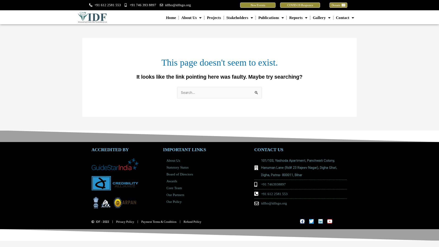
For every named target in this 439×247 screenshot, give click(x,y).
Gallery (319, 18)
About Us (189, 18)
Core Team (174, 188)
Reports (296, 18)
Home (171, 18)
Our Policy (174, 202)
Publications (268, 18)
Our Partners (175, 195)
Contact (342, 18)
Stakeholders (237, 18)
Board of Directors (179, 174)
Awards (171, 181)
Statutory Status (177, 167)
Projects (214, 18)
